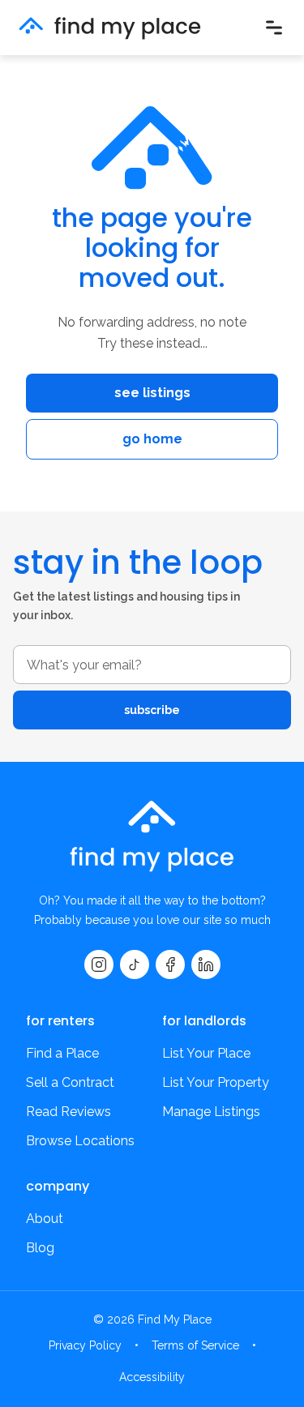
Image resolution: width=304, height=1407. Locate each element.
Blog (40, 1247)
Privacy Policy (85, 1345)
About (44, 1218)
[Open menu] (274, 27)
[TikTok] (134, 964)
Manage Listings (211, 1111)
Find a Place (62, 1053)
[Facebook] (170, 964)
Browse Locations (80, 1140)
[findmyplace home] (110, 28)
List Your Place (206, 1053)
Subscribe (152, 710)
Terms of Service (195, 1345)
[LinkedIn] (206, 964)
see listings (152, 392)
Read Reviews (68, 1111)
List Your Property (215, 1082)
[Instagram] (98, 964)
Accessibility (152, 1377)
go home (152, 439)
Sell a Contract (70, 1082)
